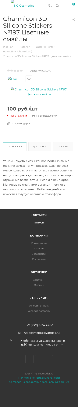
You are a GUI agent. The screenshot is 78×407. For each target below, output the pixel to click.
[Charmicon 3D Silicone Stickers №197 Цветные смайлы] (39, 91)
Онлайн (39, 284)
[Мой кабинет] (64, 6)
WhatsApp (49, 359)
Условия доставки (39, 310)
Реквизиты (39, 259)
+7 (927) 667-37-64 (40, 325)
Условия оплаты (39, 305)
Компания (39, 235)
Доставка (39, 146)
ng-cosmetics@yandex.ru (42, 333)
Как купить (39, 298)
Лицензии (39, 253)
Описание (15, 146)
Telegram (39, 359)
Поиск (39, 222)
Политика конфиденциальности (39, 377)
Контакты (39, 214)
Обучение (39, 272)
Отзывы (63, 146)
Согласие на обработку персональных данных (39, 381)
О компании (39, 243)
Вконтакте (29, 359)
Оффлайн (39, 279)
